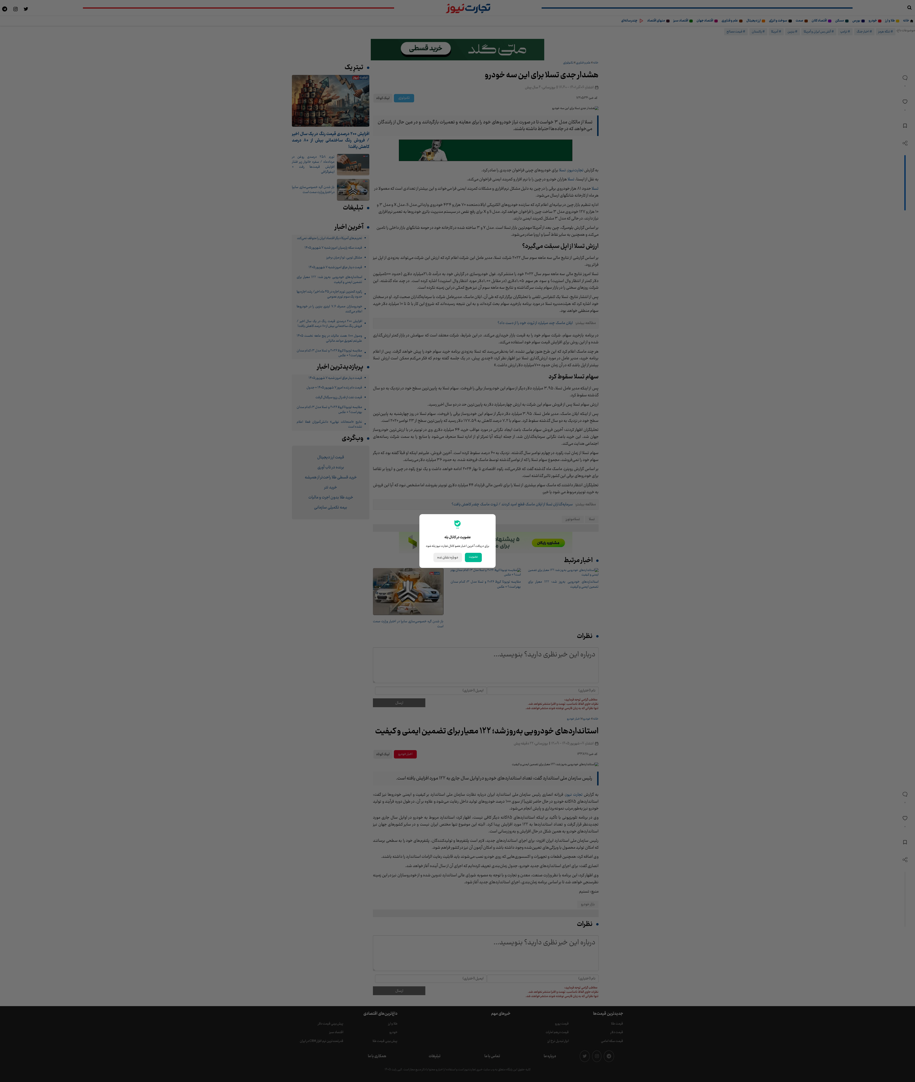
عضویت (473, 556)
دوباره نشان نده (447, 557)
